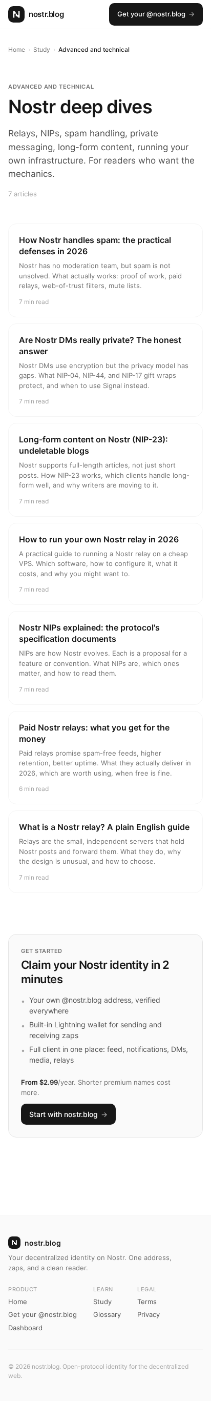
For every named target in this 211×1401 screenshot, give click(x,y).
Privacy (148, 1314)
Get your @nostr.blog (156, 14)
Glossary (107, 1314)
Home (16, 49)
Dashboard (25, 1328)
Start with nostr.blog (68, 1114)
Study (41, 49)
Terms (147, 1301)
